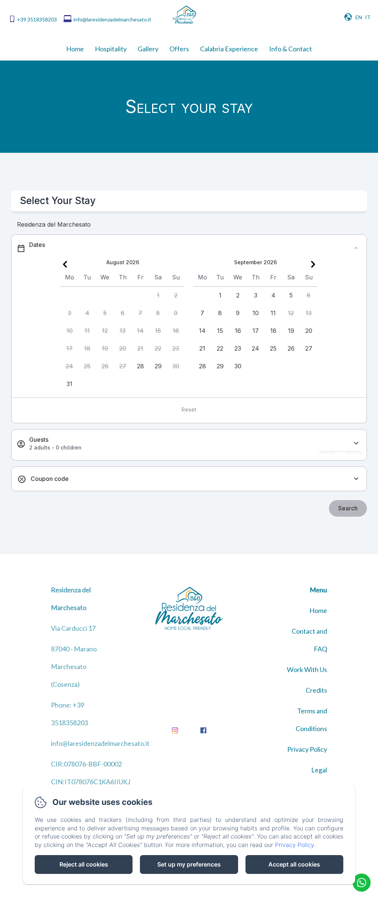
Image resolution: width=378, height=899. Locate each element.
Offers (179, 49)
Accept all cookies (294, 864)
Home (75, 49)
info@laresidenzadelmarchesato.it (112, 19)
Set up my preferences (189, 864)
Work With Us (307, 669)
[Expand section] (356, 443)
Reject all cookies (83, 864)
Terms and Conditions (311, 720)
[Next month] (313, 264)
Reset (189, 409)
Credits (316, 690)
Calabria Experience (229, 49)
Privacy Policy (307, 749)
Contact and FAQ (309, 640)
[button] (158, 295)
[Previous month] (65, 264)
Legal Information (309, 779)
